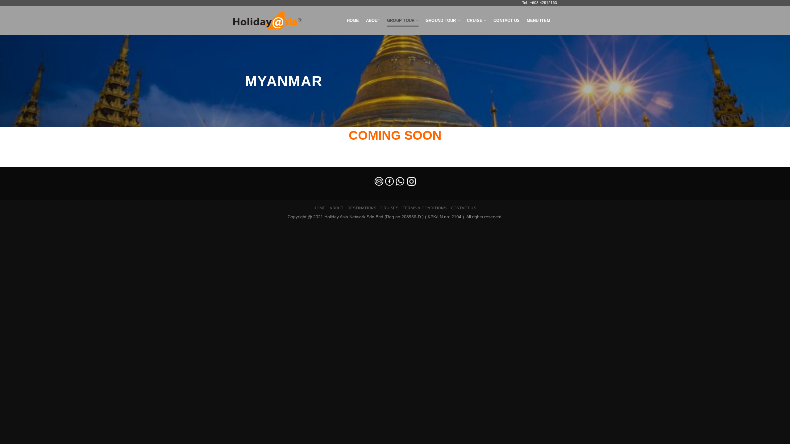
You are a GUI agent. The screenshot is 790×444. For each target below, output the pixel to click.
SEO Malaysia (13, 163)
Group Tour (401, 20)
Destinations (361, 208)
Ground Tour (441, 20)
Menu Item (538, 20)
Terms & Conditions (425, 208)
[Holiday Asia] (267, 20)
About (373, 20)
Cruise (475, 20)
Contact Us (506, 20)
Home (353, 20)
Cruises (389, 208)
